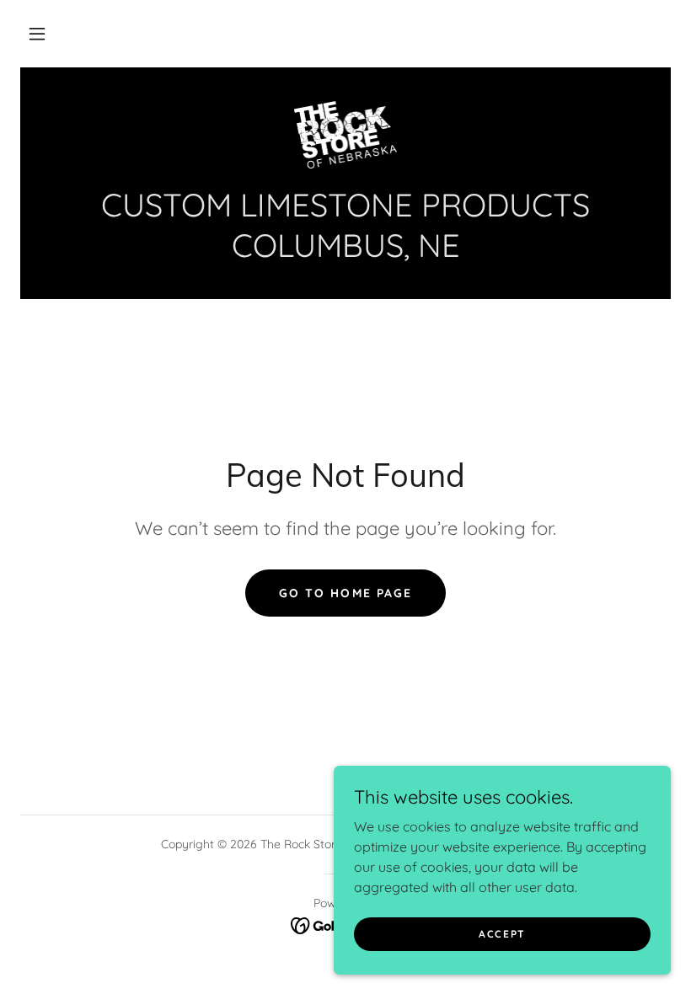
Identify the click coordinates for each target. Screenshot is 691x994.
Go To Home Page (345, 593)
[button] (37, 34)
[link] (345, 134)
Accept (502, 933)
